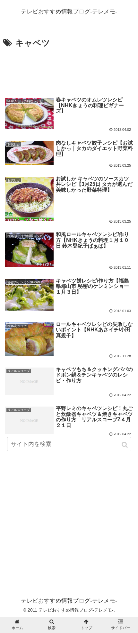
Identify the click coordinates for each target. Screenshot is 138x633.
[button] (125, 445)
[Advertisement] (69, 70)
